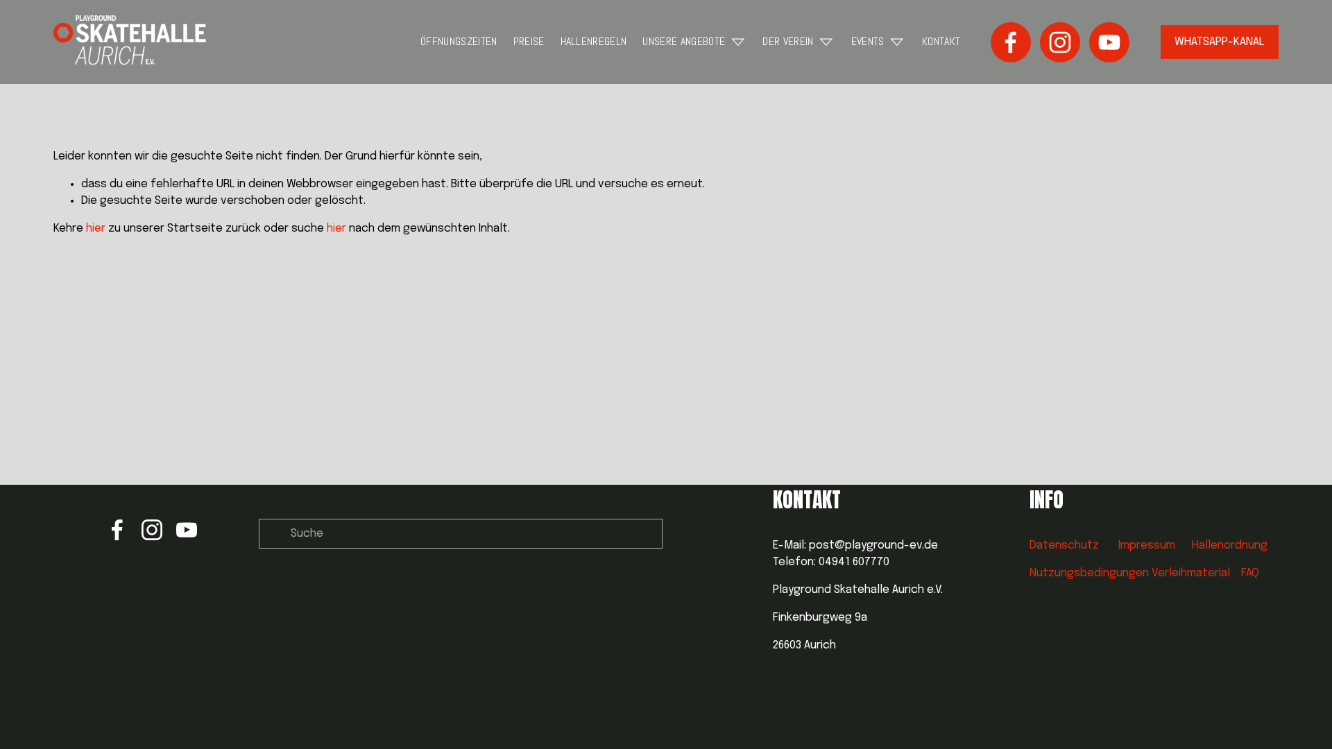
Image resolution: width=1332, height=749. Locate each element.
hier (95, 228)
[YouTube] (1109, 42)
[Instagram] (1060, 42)
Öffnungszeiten (458, 41)
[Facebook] (1011, 42)
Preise (529, 41)
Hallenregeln (594, 41)
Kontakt (941, 41)
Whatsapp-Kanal (1219, 42)
